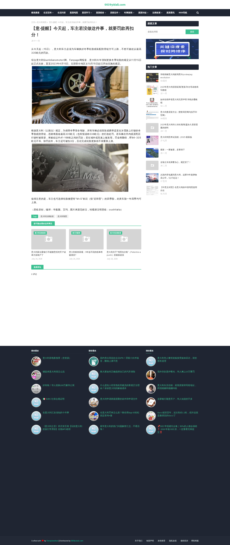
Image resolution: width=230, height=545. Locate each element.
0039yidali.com (115, 4)
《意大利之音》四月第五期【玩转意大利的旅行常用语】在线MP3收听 (62, 428)
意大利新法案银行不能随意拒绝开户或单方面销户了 (48, 253)
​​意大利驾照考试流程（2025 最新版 (176, 137)
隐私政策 (173, 541)
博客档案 (195, 541)
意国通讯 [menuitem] (170, 12)
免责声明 (150, 541)
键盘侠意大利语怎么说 (54, 371)
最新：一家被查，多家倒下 (172, 149)
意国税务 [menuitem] (100, 12)
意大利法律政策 (47, 216)
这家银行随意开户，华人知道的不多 (174, 398)
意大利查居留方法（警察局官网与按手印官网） (178, 113)
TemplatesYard (52, 541)
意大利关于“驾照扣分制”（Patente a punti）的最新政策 (124, 253)
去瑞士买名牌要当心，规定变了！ (175, 162)
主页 (33, 22)
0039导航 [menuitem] (183, 12)
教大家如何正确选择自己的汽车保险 (117, 371)
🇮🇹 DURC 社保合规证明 (53, 398)
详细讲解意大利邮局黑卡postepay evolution (176, 76)
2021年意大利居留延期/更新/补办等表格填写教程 (179, 88)
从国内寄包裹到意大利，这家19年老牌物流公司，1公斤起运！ (178, 176)
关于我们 (138, 541)
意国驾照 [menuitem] (74, 12)
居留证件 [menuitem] (114, 12)
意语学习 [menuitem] (86, 12)
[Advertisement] (94, 489)
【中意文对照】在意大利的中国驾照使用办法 (178, 189)
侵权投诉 (184, 541)
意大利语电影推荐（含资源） (57, 358)
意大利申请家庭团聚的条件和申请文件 (118, 398)
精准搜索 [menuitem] (35, 12)
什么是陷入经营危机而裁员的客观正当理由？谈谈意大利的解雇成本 (120, 387)
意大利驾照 (41, 22)
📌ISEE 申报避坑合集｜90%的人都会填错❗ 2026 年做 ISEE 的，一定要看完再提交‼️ (177, 429)
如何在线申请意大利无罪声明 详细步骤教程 (178, 101)
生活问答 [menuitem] (62, 12)
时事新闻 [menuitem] (128, 12)
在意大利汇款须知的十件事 (56, 412)
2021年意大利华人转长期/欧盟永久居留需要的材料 (179, 126)
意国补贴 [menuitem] (142, 12)
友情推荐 (161, 541)
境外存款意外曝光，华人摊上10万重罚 (176, 371)
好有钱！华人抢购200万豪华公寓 (58, 385)
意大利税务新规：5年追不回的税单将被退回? (86, 253)
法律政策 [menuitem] (156, 12)
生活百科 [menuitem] (47, 12)
